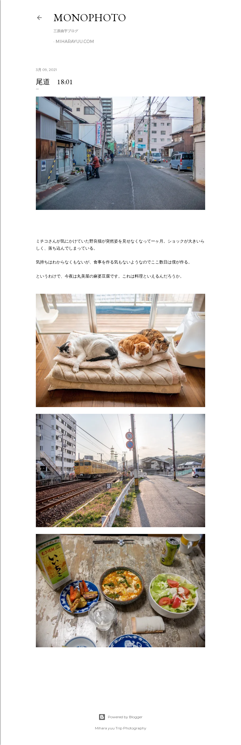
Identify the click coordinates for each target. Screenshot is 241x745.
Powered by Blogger (125, 717)
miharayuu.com (75, 41)
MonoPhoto (89, 17)
